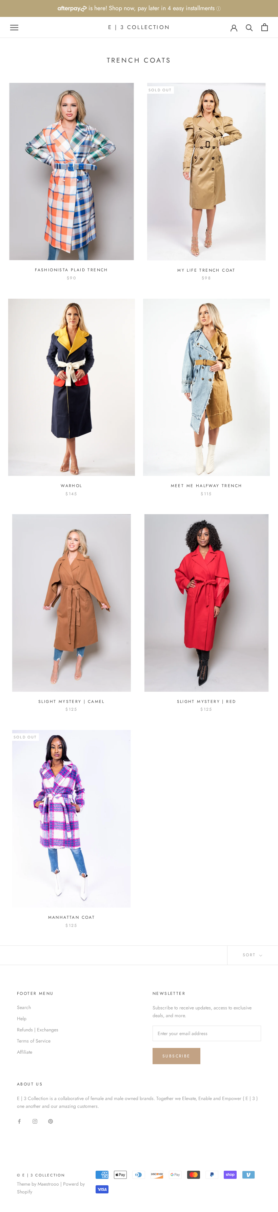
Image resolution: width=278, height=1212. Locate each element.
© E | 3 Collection (41, 1175)
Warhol (71, 486)
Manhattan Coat (71, 917)
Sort (250, 955)
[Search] (249, 27)
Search (24, 1007)
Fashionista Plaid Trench (71, 270)
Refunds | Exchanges (37, 1029)
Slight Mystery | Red (206, 702)
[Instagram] (35, 1121)
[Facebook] (19, 1121)
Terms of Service (34, 1040)
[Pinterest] (50, 1121)
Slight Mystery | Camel (71, 702)
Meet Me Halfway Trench (206, 486)
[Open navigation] (14, 27)
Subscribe (176, 1056)
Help (21, 1018)
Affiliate (24, 1052)
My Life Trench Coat (206, 270)
